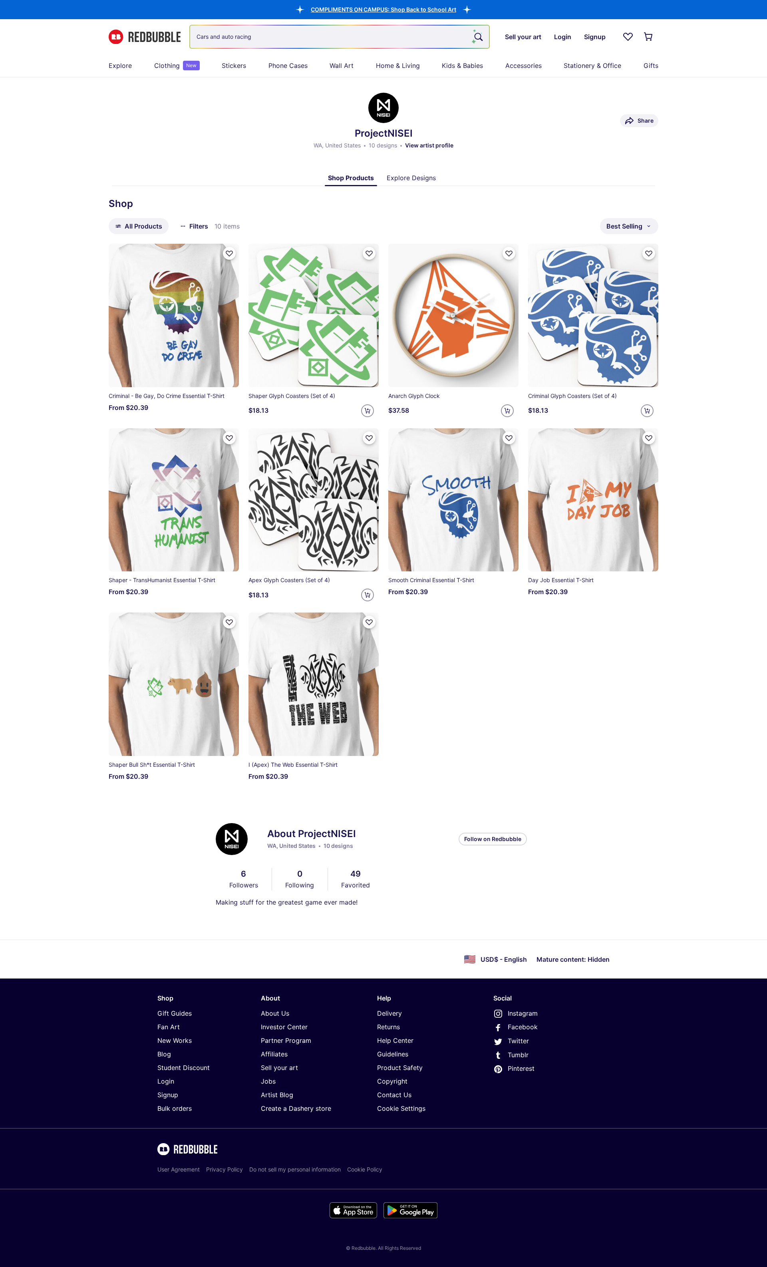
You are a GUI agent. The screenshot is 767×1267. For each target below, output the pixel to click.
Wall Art (342, 66)
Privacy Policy (224, 1169)
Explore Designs (411, 178)
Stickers (234, 66)
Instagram (523, 1013)
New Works (174, 1040)
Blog (164, 1054)
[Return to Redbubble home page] (145, 37)
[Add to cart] (367, 410)
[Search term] (478, 37)
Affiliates (274, 1054)
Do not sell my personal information (295, 1169)
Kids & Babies (462, 66)
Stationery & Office (592, 66)
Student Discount (183, 1068)
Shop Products (351, 178)
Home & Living (398, 66)
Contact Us (394, 1095)
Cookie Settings (401, 1108)
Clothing (175, 66)
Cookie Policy (364, 1169)
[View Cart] (648, 36)
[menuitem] (120, 65)
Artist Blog (277, 1095)
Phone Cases (288, 66)
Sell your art (279, 1068)
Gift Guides (174, 1013)
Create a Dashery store (296, 1108)
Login (165, 1081)
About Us (275, 1013)
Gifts (651, 66)
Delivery (389, 1013)
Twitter (518, 1041)
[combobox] (339, 37)
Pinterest (521, 1068)
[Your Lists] (628, 36)
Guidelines (392, 1054)
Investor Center (284, 1027)
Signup (167, 1095)
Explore (120, 66)
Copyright (392, 1081)
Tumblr (518, 1055)
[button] (383, 9)
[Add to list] (229, 253)
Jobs (268, 1081)
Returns (388, 1027)
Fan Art (168, 1027)
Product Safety (400, 1068)
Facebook (523, 1027)
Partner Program (286, 1040)
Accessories (523, 66)
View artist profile (429, 145)
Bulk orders (174, 1108)
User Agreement (178, 1169)
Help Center (395, 1040)
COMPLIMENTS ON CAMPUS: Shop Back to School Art (383, 9)
